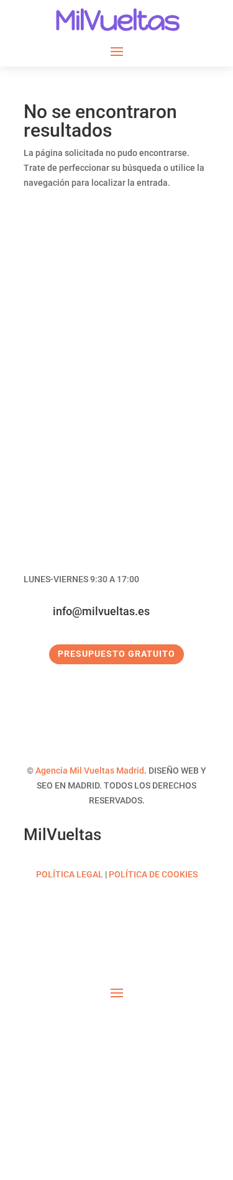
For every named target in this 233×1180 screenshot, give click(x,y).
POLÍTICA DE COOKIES (153, 874)
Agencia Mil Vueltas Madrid (89, 770)
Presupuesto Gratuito (116, 654)
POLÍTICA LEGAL (69, 874)
